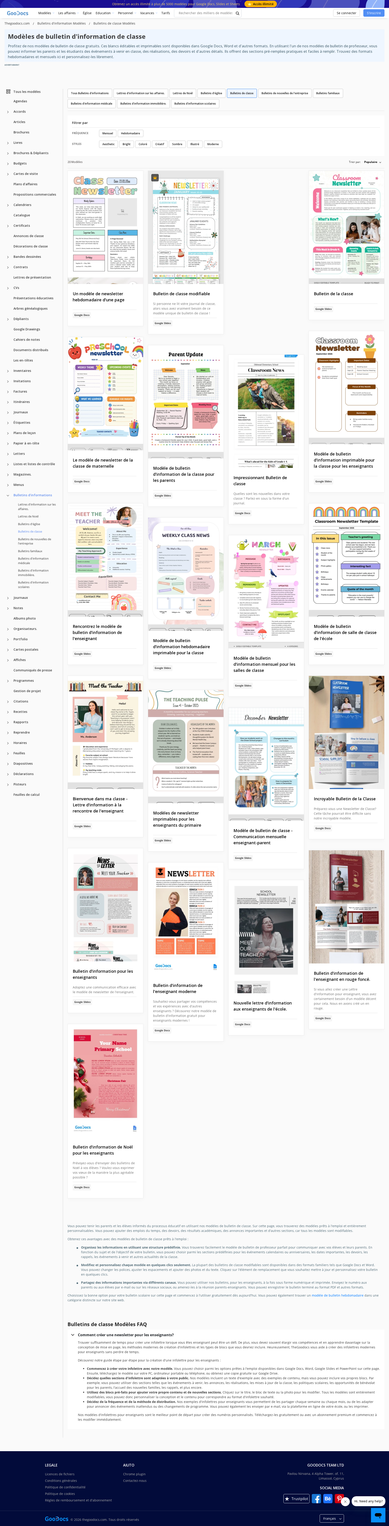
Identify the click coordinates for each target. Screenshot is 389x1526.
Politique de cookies (60, 1494)
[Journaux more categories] (8, 412)
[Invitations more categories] (8, 381)
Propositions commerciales (35, 194)
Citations (21, 701)
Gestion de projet (27, 691)
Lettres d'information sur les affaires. (37, 506)
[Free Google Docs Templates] (18, 13)
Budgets (20, 163)
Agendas (20, 101)
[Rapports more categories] (8, 722)
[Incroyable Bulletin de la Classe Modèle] (346, 732)
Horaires (20, 743)
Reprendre (22, 732)
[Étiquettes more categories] (8, 423)
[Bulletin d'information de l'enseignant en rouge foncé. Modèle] (346, 907)
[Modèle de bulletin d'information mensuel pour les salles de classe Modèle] (266, 592)
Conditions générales (61, 1480)
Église (87, 13)
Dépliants (21, 319)
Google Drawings (27, 329)
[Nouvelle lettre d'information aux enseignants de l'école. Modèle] (266, 936)
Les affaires (67, 13)
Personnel (125, 13)
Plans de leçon (25, 433)
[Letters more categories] (8, 454)
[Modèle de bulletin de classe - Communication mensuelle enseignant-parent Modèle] (266, 764)
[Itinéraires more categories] (8, 402)
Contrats (21, 267)
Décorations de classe (31, 246)
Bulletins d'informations (33, 495)
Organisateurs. (25, 629)
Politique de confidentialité (65, 1487)
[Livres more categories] (8, 143)
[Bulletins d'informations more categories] (8, 495)
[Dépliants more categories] (8, 319)
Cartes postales (26, 649)
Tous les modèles (27, 91)
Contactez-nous (135, 1480)
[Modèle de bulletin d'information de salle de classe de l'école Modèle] (346, 560)
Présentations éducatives (33, 298)
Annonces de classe (29, 236)
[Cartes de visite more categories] (8, 174)
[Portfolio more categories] (8, 639)
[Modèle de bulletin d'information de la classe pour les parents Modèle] (186, 402)
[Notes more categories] (8, 608)
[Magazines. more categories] (8, 474)
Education (103, 13)
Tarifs (165, 13)
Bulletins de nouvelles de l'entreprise (34, 541)
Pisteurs (20, 784)
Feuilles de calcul (27, 794)
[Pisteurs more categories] (8, 784)
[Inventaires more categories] (8, 371)
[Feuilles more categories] (8, 753)
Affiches (20, 660)
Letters (19, 453)
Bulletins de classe (241, 93)
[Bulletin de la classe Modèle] (346, 227)
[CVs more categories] (8, 288)
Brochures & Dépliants (31, 153)
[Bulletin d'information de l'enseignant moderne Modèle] (186, 919)
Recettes (20, 711)
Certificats (22, 225)
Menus (19, 485)
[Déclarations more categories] (8, 774)
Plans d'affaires (25, 184)
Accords (20, 111)
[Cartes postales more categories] (8, 650)
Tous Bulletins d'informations (90, 93)
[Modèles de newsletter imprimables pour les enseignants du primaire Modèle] (186, 746)
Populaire (370, 162)
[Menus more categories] (8, 485)
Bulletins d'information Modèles (62, 23)
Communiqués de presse (33, 670)
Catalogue (22, 215)
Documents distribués (31, 350)
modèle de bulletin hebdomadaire (338, 1295)
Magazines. (23, 474)
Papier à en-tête (26, 443)
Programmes (24, 680)
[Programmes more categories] (8, 681)
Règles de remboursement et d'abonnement (78, 1500)
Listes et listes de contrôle (34, 464)
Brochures (21, 132)
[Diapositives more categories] (8, 764)
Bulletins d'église (29, 524)
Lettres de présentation (32, 277)
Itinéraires (22, 402)
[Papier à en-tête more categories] (8, 443)
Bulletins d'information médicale (33, 560)
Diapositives (23, 763)
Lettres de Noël (28, 516)
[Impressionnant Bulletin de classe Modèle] (266, 411)
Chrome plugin (134, 1474)
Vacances (147, 13)
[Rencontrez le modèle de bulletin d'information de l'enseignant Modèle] (105, 560)
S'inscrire (374, 13)
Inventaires (22, 370)
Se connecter (346, 13)
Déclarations (24, 774)
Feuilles (19, 753)
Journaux (21, 412)
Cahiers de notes (27, 339)
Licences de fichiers (60, 1474)
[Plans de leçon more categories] (8, 433)
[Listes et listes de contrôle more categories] (8, 464)
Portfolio (21, 639)
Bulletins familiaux (30, 551)
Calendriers (22, 205)
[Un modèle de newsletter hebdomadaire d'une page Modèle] (105, 227)
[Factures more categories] (8, 392)
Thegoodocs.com (18, 23)
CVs (16, 288)
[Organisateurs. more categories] (8, 629)
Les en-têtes (23, 360)
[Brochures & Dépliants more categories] (8, 153)
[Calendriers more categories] (8, 205)
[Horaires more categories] (8, 743)
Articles (19, 122)
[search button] (237, 13)
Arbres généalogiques (30, 308)
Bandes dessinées (27, 256)
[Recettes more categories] (8, 712)
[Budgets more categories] (8, 163)
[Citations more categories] (8, 701)
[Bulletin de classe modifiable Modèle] (186, 227)
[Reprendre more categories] (8, 733)
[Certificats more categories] (8, 226)
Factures (20, 391)
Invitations (22, 381)
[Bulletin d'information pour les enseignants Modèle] (105, 905)
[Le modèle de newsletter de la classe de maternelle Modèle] (105, 394)
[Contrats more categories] (8, 267)
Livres (18, 142)
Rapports (21, 722)
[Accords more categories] (8, 112)
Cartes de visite (26, 174)
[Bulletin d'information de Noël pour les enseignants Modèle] (105, 1080)
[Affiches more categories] (8, 660)
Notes (18, 608)
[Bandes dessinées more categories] (8, 257)
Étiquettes (22, 422)
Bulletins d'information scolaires (33, 584)
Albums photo (25, 618)
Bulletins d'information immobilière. (33, 572)
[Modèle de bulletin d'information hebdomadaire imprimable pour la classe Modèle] (186, 574)
